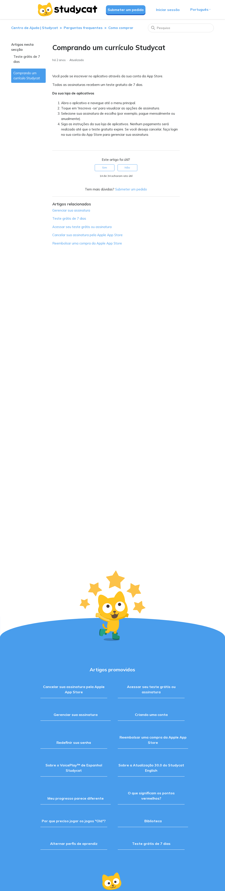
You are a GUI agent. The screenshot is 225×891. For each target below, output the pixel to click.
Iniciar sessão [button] (168, 9)
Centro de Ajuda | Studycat (34, 27)
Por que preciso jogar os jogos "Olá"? (74, 821)
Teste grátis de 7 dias (26, 59)
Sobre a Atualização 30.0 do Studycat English (151, 768)
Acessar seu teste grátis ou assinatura (82, 227)
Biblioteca (153, 821)
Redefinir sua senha (73, 742)
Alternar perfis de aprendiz (74, 843)
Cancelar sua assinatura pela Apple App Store (87, 235)
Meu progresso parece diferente (75, 798)
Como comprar (120, 27)
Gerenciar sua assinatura (71, 210)
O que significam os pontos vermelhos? (151, 795)
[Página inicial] (67, 9)
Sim (104, 167)
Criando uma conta (151, 714)
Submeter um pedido (126, 9)
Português (199, 9)
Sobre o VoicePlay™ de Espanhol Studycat (73, 768)
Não (127, 167)
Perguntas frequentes (83, 27)
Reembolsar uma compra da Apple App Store (87, 243)
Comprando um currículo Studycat (26, 75)
